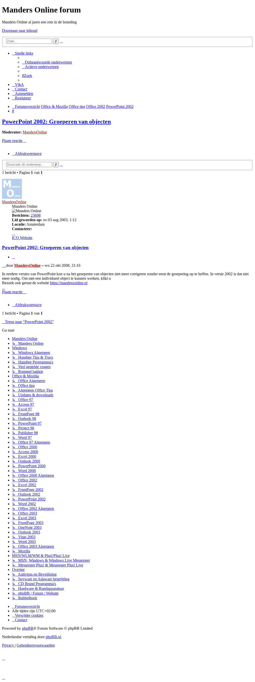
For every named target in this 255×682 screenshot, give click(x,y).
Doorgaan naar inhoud (19, 30)
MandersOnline (35, 132)
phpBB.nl (53, 637)
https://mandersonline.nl (68, 283)
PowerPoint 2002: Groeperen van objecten (56, 121)
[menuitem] (47, 62)
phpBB (27, 628)
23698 (36, 215)
